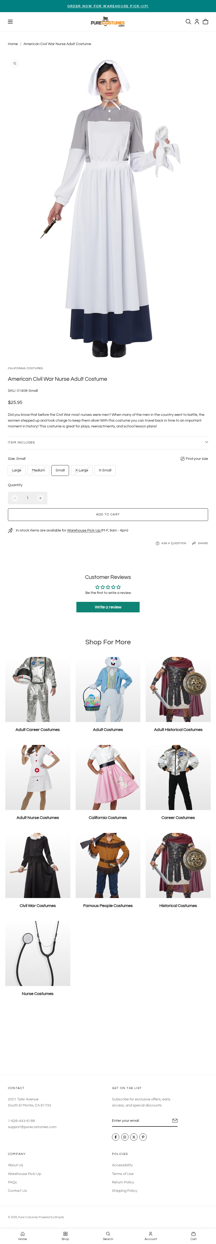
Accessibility (122, 1165)
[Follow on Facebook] (115, 1137)
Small (60, 470)
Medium (38, 471)
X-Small (105, 470)
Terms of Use (123, 1173)
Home (13, 44)
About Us (15, 1165)
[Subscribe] (175, 1121)
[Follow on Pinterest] (143, 1137)
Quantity (15, 485)
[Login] (197, 21)
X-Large (81, 471)
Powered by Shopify (51, 1217)
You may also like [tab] (108, 1040)
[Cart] (205, 21)
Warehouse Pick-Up (84, 530)
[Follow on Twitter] (134, 1137)
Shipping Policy (124, 1191)
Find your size (197, 459)
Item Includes (21, 442)
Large (17, 471)
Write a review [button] (108, 607)
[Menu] (10, 21)
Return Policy (123, 1182)
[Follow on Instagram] (125, 1137)
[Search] (188, 21)
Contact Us (17, 1191)
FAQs (12, 1182)
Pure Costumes (28, 1217)
